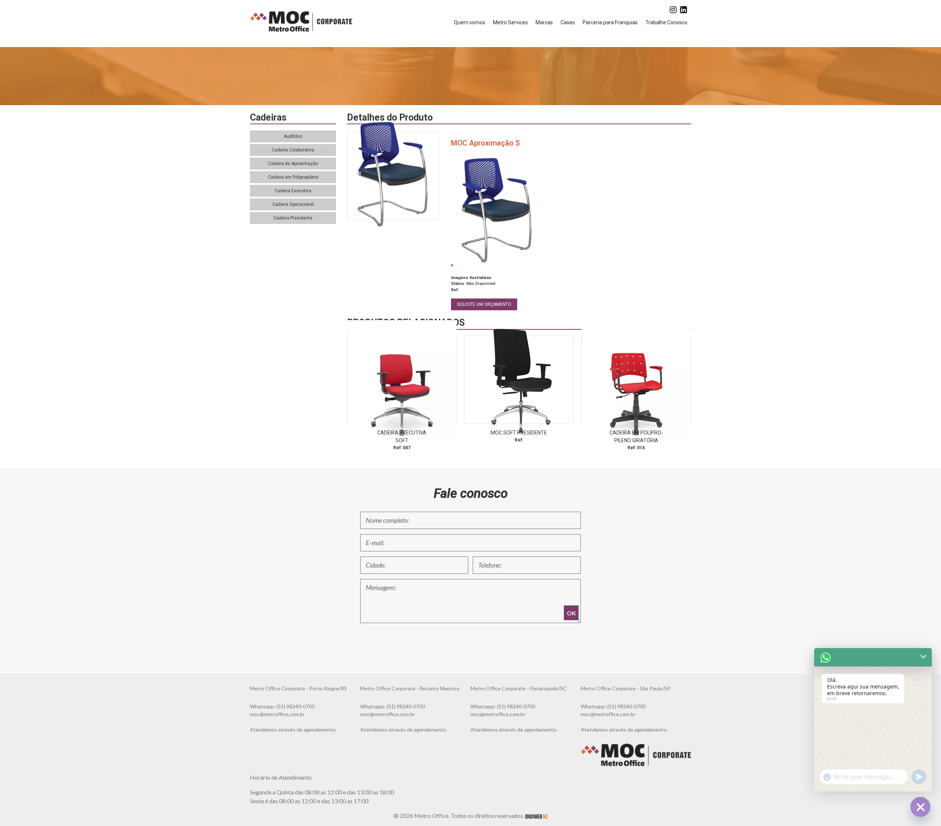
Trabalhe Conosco (666, 22)
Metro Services (510, 22)
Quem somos (469, 22)
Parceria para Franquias (610, 22)
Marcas (544, 22)
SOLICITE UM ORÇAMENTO (484, 304)
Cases (568, 22)
